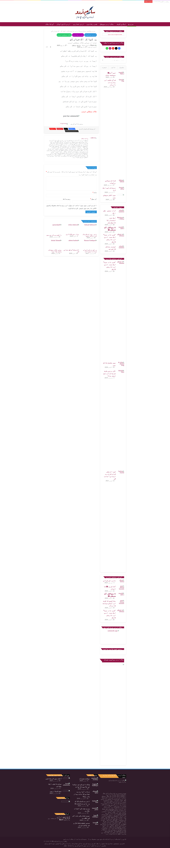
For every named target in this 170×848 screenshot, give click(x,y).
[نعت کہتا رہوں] (66, 792)
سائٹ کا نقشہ (68, 845)
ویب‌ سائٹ (66, 199)
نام (95, 192)
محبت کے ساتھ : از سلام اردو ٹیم (75, 839)
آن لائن (63, 817)
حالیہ (113, 67)
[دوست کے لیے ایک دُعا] (120, 189)
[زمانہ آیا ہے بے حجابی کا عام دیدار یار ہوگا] (94, 793)
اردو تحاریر (78, 24)
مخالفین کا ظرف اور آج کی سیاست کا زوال (109, 603)
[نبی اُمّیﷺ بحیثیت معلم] (120, 74)
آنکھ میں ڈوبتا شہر (53, 778)
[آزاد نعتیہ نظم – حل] (120, 212)
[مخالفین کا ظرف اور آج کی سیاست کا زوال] (120, 602)
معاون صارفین (107, 843)
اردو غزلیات (74, 31)
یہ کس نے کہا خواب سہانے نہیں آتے (90, 250)
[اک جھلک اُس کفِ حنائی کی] (71, 244)
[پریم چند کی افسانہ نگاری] (94, 809)
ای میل (93, 199)
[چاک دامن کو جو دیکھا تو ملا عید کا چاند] (94, 785)
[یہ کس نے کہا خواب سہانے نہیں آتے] (89, 244)
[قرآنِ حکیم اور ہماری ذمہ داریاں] (120, 129)
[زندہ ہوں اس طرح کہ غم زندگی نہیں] (89, 228)
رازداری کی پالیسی (63, 843)
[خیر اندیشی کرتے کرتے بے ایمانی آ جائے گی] (120, 520)
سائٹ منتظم (76, 45)
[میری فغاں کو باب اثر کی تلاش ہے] (94, 817)
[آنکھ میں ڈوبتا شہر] (66, 779)
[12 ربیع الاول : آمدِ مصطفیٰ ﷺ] (120, 228)
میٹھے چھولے (84, 778)
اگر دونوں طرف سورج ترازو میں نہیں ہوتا (109, 373)
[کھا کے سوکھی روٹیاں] (120, 182)
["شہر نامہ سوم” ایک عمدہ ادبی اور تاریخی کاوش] (120, 236)
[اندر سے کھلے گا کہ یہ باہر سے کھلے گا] (94, 802)
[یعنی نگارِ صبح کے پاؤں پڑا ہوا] (54, 244)
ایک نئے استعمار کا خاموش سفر (111, 220)
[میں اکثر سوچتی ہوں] (120, 196)
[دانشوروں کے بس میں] (54, 229)
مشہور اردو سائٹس (98, 845)
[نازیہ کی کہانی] (120, 581)
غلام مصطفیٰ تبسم (64, 35)
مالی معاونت (77, 843)
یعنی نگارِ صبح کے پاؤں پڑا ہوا (55, 250)
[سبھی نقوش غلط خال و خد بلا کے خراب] (94, 824)
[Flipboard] (64, 124)
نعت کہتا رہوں (56, 791)
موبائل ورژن (50, 843)
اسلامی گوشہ (121, 24)
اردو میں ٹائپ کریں (83, 845)
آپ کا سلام (50, 24)
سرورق (131, 24)
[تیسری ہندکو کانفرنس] (120, 247)
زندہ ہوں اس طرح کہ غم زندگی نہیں (89, 235)
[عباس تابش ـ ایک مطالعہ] (66, 785)
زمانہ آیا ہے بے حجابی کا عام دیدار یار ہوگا (82, 794)
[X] (84, 159)
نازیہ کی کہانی (109, 581)
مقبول (121, 67)
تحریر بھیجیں (119, 843)
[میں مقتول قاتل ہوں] (120, 365)
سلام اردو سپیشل (106, 24)
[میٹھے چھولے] (94, 779)
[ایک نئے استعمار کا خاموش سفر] (120, 219)
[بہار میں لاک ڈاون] (71, 228)
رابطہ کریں (96, 843)
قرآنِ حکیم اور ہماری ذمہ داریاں (110, 82)
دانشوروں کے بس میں (54, 235)
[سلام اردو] (85, 13)
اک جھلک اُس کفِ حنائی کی (71, 250)
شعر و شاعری (92, 24)
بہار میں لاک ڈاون (72, 234)
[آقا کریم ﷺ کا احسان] (120, 587)
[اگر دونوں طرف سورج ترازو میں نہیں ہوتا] (120, 420)
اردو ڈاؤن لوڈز (63, 24)
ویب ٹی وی (87, 843)
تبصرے (104, 67)
